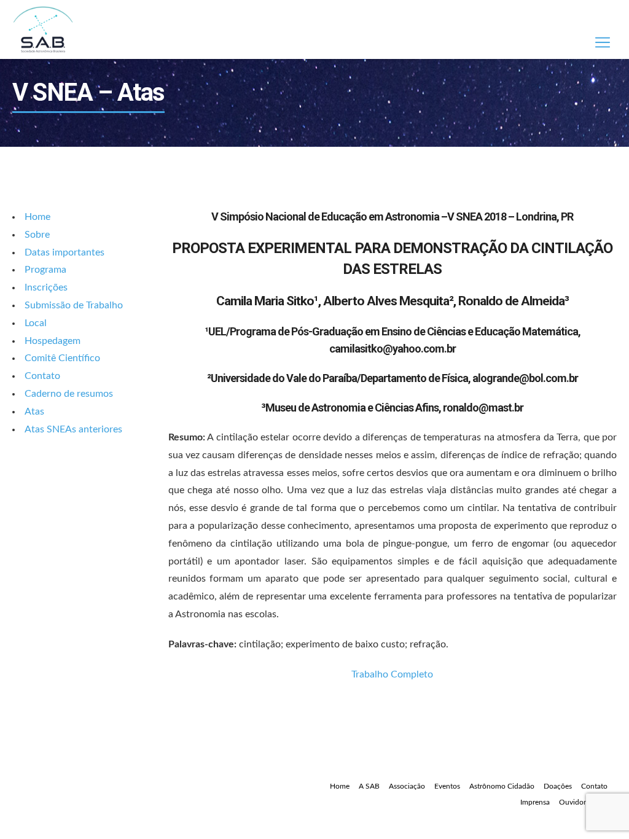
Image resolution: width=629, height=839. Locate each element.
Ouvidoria (575, 802)
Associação (407, 786)
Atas (34, 411)
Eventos (447, 786)
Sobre (37, 235)
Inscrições (46, 287)
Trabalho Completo (392, 674)
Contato (42, 376)
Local (36, 323)
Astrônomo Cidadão (501, 786)
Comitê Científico (62, 358)
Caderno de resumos (69, 394)
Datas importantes (64, 252)
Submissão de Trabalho (74, 305)
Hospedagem (52, 341)
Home (37, 217)
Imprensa (535, 802)
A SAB (369, 786)
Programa (45, 270)
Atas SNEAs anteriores (73, 429)
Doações (558, 786)
